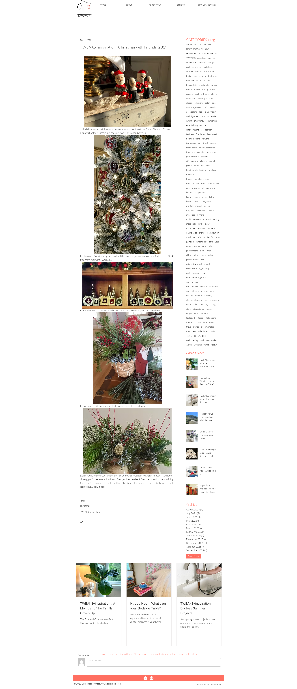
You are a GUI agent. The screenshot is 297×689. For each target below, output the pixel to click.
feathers (190, 134)
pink (196, 255)
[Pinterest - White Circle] (145, 678)
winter (189, 344)
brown (197, 89)
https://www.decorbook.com (108, 683)
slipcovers (214, 300)
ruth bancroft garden (196, 277)
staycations (198, 309)
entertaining (192, 125)
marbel (198, 205)
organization (213, 232)
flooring (190, 138)
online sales (191, 232)
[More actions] (173, 40)
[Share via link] (81, 521)
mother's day (204, 223)
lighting (212, 197)
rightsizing (204, 268)
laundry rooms (193, 197)
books (214, 85)
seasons (199, 295)
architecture (192, 67)
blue (209, 80)
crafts (206, 107)
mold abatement (193, 219)
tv (202, 326)
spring (212, 304)
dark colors (191, 111)
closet (189, 102)
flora (198, 138)
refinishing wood (194, 264)
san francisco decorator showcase (202, 286)
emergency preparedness (205, 120)
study (197, 313)
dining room (210, 111)
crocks (213, 107)
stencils (209, 309)
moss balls (191, 223)
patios (210, 246)
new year (201, 228)
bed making (191, 76)
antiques (212, 62)
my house (190, 228)
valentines (203, 331)
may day (190, 210)
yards (206, 344)
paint (199, 237)
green (189, 165)
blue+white (204, 85)
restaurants (191, 268)
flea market (212, 134)
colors (214, 102)
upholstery (191, 331)
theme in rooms (193, 322)
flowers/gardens (193, 143)
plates (210, 255)
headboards (192, 170)
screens (189, 295)
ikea (188, 188)
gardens (204, 156)
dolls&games (192, 116)
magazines (207, 201)
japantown (210, 188)
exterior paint (192, 129)
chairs (214, 94)
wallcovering (192, 340)
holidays (212, 170)
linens (189, 201)
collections (198, 102)
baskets (198, 71)
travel (211, 322)
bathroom (209, 71)
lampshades (200, 192)
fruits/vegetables (207, 147)
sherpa (189, 300)
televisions (211, 317)
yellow (214, 344)
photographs (192, 250)
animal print (191, 62)
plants (203, 255)
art (201, 67)
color (207, 102)
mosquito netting (211, 219)
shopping (198, 300)
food (205, 143)
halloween (205, 165)
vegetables (191, 335)
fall (202, 129)
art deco (208, 67)
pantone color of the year (207, 241)
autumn (190, 71)
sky (206, 300)
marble (207, 205)
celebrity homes (202, 94)
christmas (85, 505)
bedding (202, 76)
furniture (190, 152)
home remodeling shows (197, 179)
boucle (189, 89)
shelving (208, 295)
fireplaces (200, 134)
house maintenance (210, 183)
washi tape (204, 340)
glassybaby (211, 161)
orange (202, 232)
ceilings (189, 94)
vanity (212, 331)
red (202, 259)
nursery (211, 228)
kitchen (189, 192)
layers (204, 197)
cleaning (201, 98)
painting (190, 241)
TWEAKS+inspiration (90, 512)
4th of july (191, 44)
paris (204, 246)
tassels (201, 317)
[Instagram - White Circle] (151, 678)
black (202, 80)
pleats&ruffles (192, 259)
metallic (210, 210)
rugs (204, 273)
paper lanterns (193, 246)
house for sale (192, 183)
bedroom (212, 76)
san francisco (192, 282)
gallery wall (212, 152)
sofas (188, 304)
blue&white (191, 85)
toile (205, 322)
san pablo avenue (194, 291)
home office (191, 174)
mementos (201, 210)
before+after (192, 80)
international (198, 188)
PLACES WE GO (209, 53)
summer (205, 313)
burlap (205, 89)
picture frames (206, 250)
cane (212, 89)
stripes (189, 313)
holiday (202, 170)
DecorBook (87, 683)
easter (214, 116)
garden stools (192, 156)
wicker (214, 340)
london (197, 201)
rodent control (193, 273)
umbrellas (209, 326)
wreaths (198, 344)
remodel (207, 264)
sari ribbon (209, 291)
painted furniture (211, 237)
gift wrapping (192, 161)
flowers (205, 138)
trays (188, 326)
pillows (189, 255)
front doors (191, 147)
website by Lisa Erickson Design (209, 684)
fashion (208, 129)
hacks (196, 165)
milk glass (190, 214)
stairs (188, 309)
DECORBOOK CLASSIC (197, 49)
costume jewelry (193, 107)
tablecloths (191, 317)
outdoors (190, 237)
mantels (190, 205)
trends (196, 326)
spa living (204, 304)
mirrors (200, 214)
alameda (211, 58)
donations (204, 116)
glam (202, 161)
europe (203, 125)
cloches (210, 98)
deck (201, 111)
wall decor (202, 335)
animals (202, 62)
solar (195, 304)
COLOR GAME (204, 44)
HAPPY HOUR (193, 53)
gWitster (201, 152)
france (213, 143)
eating (189, 120)
